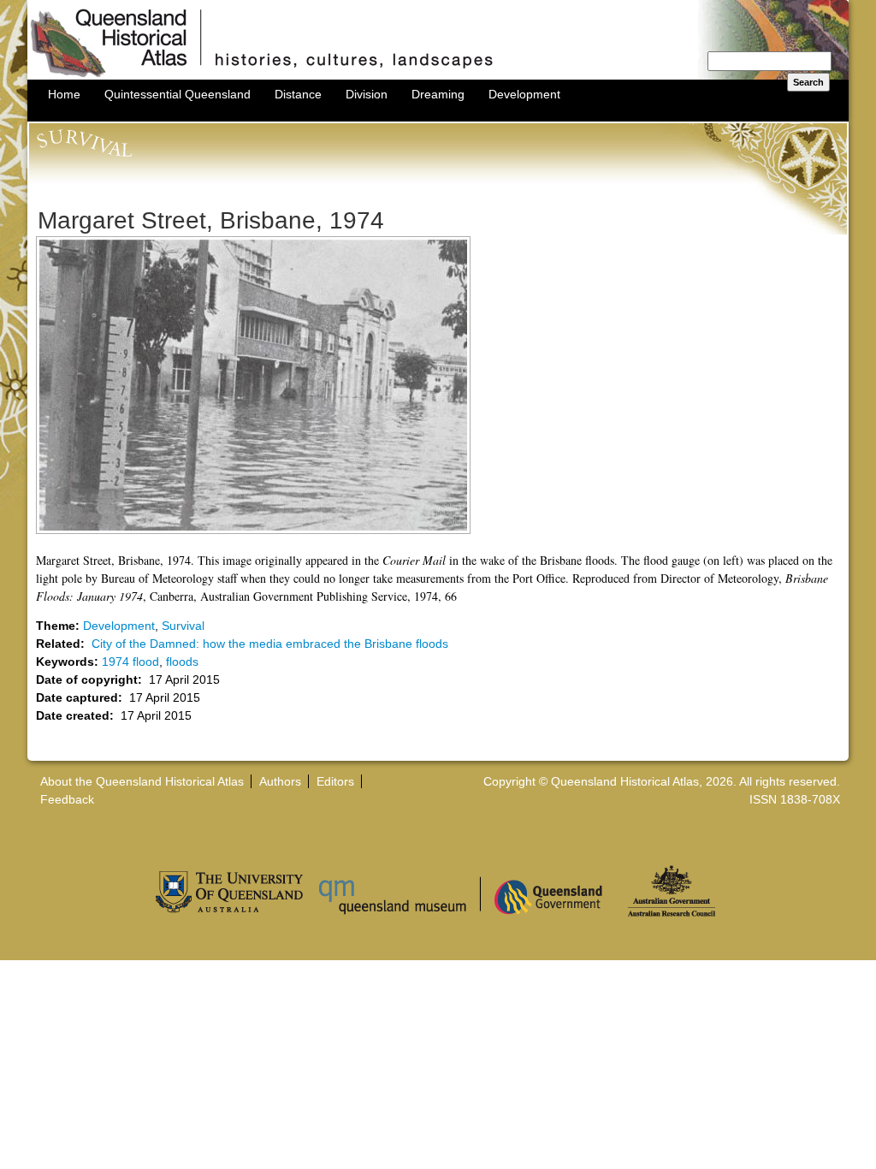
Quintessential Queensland (177, 94)
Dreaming (438, 94)
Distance (298, 94)
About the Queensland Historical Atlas (142, 781)
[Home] (438, 75)
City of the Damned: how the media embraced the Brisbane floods (270, 643)
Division (367, 94)
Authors (280, 781)
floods (182, 661)
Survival (183, 625)
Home (64, 94)
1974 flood (130, 661)
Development (524, 94)
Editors (335, 781)
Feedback (67, 799)
